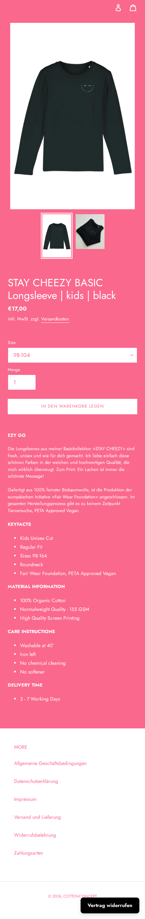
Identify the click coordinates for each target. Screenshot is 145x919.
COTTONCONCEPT (80, 896)
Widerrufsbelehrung (35, 834)
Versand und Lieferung (37, 817)
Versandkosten (55, 318)
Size (11, 342)
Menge (14, 369)
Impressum (25, 799)
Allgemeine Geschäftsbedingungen (50, 763)
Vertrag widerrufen (110, 905)
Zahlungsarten (28, 852)
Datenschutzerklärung (36, 781)
